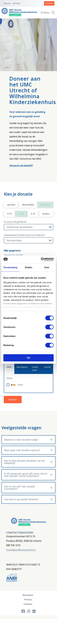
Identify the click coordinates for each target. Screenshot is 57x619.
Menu (46, 12)
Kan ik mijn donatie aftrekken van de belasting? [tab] (24, 462)
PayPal (47, 367)
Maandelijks (28, 204)
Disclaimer (28, 595)
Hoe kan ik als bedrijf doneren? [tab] (21, 499)
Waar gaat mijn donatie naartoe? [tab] (22, 450)
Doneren (49, 3)
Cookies (28, 604)
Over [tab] (46, 267)
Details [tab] (28, 267)
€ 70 (9, 213)
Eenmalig (45, 204)
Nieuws (7, 3)
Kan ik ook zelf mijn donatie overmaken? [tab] (19, 487)
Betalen (13, 399)
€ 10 (33, 213)
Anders (46, 213)
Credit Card (35, 368)
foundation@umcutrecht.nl (21, 549)
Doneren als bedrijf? (21, 165)
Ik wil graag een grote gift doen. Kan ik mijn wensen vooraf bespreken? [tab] (25, 474)
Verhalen (16, 3)
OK (28, 358)
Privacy (28, 599)
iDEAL (9, 367)
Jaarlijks (11, 204)
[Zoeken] (53, 12)
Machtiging (22, 367)
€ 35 (21, 213)
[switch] (49, 327)
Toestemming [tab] (10, 267)
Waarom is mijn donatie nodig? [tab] (21, 439)
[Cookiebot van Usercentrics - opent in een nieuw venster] (41, 259)
